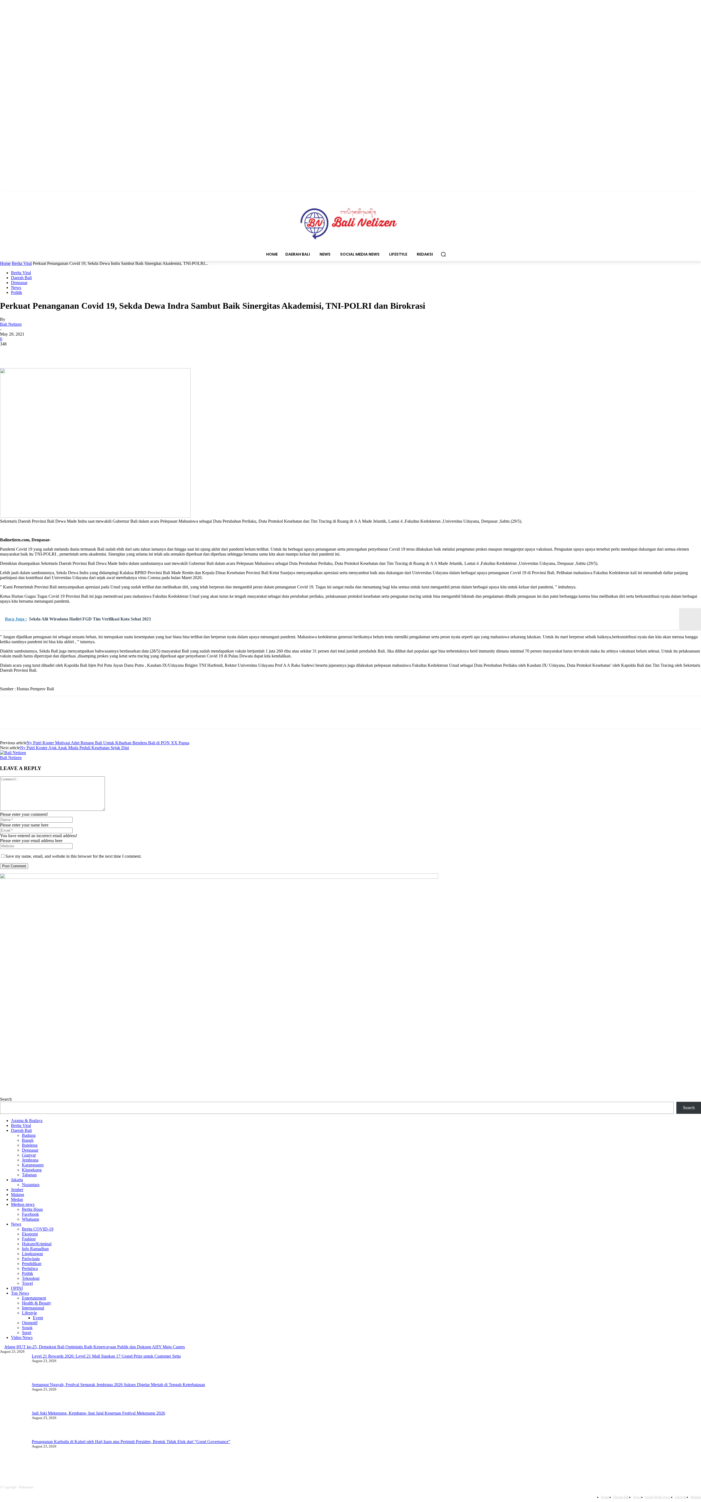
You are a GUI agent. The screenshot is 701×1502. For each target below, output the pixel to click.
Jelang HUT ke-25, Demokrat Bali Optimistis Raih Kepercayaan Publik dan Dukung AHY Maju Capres (94, 1346)
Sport (26, 1332)
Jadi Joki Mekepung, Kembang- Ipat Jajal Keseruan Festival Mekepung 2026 (98, 1413)
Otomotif (30, 1322)
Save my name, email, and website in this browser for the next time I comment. (73, 856)
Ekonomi (30, 1234)
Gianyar (29, 1155)
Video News (22, 1337)
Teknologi (30, 1278)
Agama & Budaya (26, 1120)
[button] (443, 254)
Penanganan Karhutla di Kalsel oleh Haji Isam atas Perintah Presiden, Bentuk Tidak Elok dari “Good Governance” (131, 1441)
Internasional (33, 1308)
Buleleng (30, 1145)
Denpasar (19, 282)
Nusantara (30, 1184)
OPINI (17, 1288)
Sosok (27, 1327)
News (16, 287)
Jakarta (17, 1179)
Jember (17, 1189)
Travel (27, 1283)
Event (38, 1317)
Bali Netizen (11, 324)
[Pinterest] (48, 352)
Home (5, 263)
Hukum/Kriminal (36, 1243)
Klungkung (32, 1170)
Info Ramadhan (35, 1248)
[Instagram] (79, 1465)
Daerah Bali (21, 277)
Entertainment (34, 1298)
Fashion (29, 1239)
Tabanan (29, 1174)
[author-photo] (13, 752)
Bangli (27, 1140)
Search (6, 1099)
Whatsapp (30, 1219)
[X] (29, 352)
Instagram (99, 1465)
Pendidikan (31, 1263)
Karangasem (33, 1165)
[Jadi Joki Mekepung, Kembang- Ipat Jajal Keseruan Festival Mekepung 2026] (13, 1425)
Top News (20, 1293)
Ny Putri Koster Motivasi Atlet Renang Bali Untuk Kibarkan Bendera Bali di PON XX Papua (108, 742)
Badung (29, 1135)
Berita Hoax (32, 1209)
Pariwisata (31, 1258)
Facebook (30, 1214)
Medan (17, 1199)
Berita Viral (22, 263)
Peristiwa (30, 1268)
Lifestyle (29, 1313)
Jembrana (30, 1160)
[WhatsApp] (68, 352)
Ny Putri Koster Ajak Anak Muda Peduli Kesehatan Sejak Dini (74, 747)
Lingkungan (32, 1253)
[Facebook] (9, 352)
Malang (17, 1194)
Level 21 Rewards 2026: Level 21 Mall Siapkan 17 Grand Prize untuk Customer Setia (106, 1356)
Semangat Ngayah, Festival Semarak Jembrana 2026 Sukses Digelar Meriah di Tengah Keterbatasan (118, 1384)
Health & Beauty (36, 1303)
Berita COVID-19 (37, 1229)
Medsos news (23, 1204)
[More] (88, 352)
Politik (16, 292)
